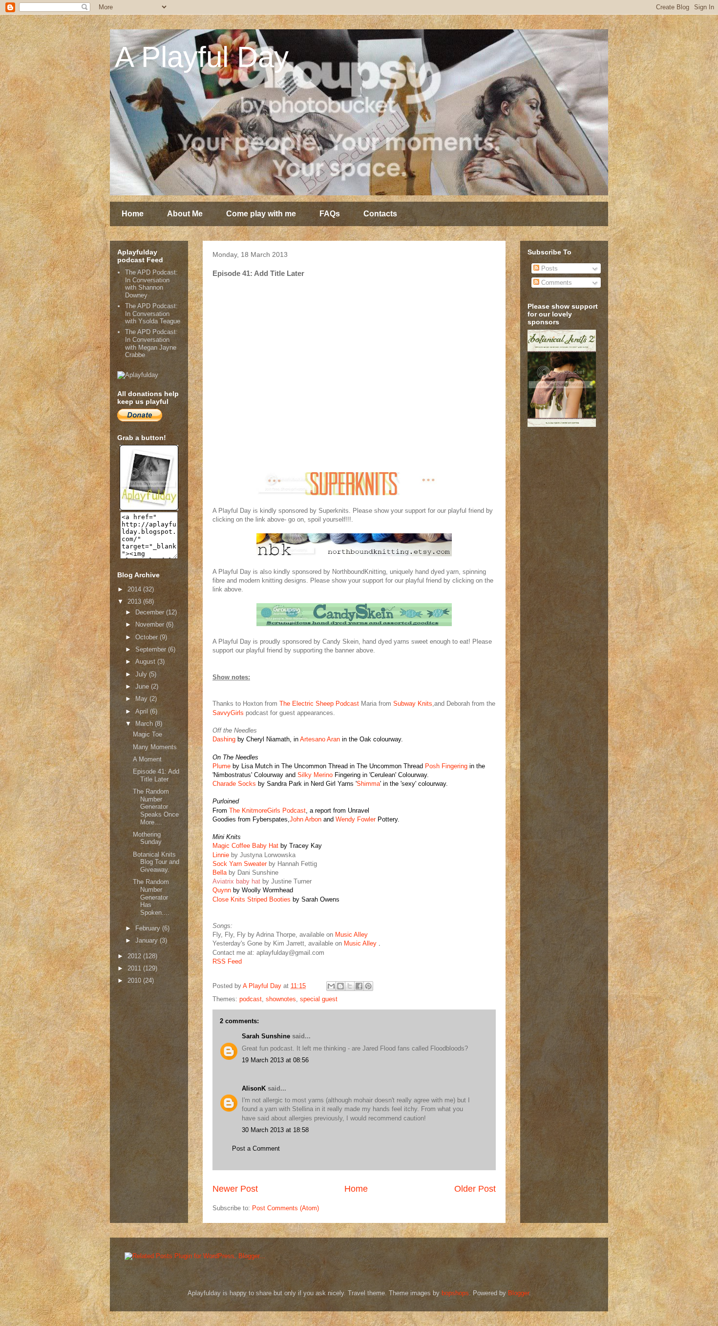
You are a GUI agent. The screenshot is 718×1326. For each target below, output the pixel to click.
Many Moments (155, 747)
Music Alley (351, 934)
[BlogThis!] (340, 986)
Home (133, 214)
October (147, 637)
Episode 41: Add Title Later (156, 775)
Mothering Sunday (147, 838)
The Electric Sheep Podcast (320, 703)
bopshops (455, 1293)
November (150, 624)
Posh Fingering (446, 766)
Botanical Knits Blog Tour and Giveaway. (156, 862)
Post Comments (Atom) (285, 1208)
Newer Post (235, 1189)
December (150, 612)
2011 (135, 968)
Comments (555, 282)
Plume (221, 766)
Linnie (220, 855)
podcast (250, 999)
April (142, 711)
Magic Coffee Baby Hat (246, 845)
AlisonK (254, 1088)
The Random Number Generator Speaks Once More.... (156, 806)
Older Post (475, 1189)
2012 (135, 956)
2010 (135, 980)
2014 (135, 589)
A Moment (147, 759)
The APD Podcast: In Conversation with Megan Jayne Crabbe (151, 343)
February (148, 928)
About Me (185, 214)
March (145, 723)
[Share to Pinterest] (368, 986)
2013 (135, 601)
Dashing (223, 739)
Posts (548, 268)
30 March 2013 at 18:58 (275, 1130)
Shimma (368, 783)
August (146, 661)
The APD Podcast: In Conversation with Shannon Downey (151, 284)
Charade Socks (234, 783)
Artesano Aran (320, 739)
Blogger (518, 1293)
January (147, 940)
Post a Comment (256, 1148)
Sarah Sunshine (266, 1036)
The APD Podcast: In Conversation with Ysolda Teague (152, 313)
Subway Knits (412, 703)
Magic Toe (147, 734)
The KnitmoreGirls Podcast (267, 810)
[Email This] (331, 986)
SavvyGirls (228, 712)
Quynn (221, 890)
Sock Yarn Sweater (239, 863)
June (143, 686)
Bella (219, 872)
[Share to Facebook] (359, 986)
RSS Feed (227, 961)
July (142, 674)
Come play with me (261, 214)
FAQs (329, 214)
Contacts (380, 214)
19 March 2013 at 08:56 (275, 1060)
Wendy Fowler (356, 819)
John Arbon (305, 819)
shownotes (281, 999)
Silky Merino (315, 775)
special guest (319, 999)
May (142, 698)
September (151, 649)
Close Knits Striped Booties (251, 899)
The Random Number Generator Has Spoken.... (151, 897)
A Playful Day (202, 57)
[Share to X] (350, 986)
